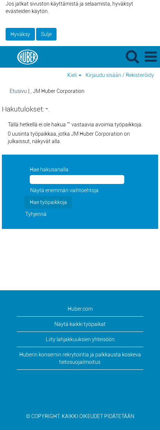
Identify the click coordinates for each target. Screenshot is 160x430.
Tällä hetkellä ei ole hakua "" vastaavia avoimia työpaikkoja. (75, 124)
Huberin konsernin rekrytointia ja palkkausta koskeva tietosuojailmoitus (80, 358)
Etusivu (18, 91)
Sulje (46, 34)
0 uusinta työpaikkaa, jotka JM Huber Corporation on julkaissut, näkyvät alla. (69, 137)
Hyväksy (20, 34)
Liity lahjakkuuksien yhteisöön (80, 339)
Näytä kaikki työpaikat (80, 324)
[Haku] (132, 56)
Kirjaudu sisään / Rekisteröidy (120, 75)
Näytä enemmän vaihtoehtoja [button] (64, 190)
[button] (150, 56)
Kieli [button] (72, 75)
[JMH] (24, 56)
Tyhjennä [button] (36, 214)
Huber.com (80, 309)
